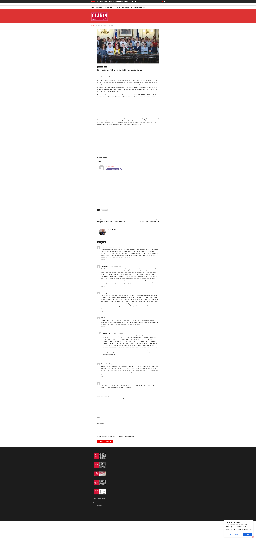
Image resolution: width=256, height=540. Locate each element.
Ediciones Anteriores (139, 7)
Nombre (99, 417)
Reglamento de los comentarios (99, 502)
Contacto (99, 505)
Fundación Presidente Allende (99, 498)
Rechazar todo (238, 534)
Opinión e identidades (96, 7)
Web (98, 429)
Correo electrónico (101, 423)
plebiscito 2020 (104, 210)
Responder (103, 259)
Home (92, 25)
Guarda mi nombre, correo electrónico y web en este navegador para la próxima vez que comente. (116, 436)
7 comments (119, 73)
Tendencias (117, 7)
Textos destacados (127, 7)
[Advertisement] (128, 108)
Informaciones (108, 7)
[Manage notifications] (253, 537)
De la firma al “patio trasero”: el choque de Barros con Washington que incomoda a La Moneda (116, 1)
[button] (162, 1)
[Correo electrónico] (121, 169)
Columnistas (110, 25)
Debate (105, 66)
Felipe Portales (101, 73)
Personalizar (230, 534)
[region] (238, 528)
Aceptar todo (247, 534)
